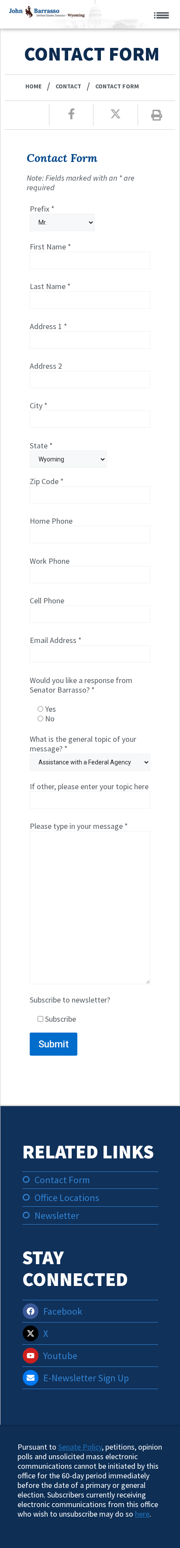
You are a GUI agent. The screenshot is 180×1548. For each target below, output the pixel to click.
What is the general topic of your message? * (83, 744)
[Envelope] (30, 1378)
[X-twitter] (30, 1333)
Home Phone (51, 521)
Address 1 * (48, 326)
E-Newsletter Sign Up (86, 1378)
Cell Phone (47, 601)
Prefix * (42, 209)
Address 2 (46, 366)
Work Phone (49, 561)
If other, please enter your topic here (89, 786)
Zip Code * (47, 481)
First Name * (50, 247)
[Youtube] (30, 1355)
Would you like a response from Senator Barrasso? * (81, 700)
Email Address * (56, 640)
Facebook (62, 1311)
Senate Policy (80, 1447)
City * (39, 406)
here (142, 1514)
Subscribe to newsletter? (70, 1009)
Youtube (60, 1355)
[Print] (156, 115)
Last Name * (50, 286)
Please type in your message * (79, 826)
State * (41, 446)
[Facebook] (30, 1311)
